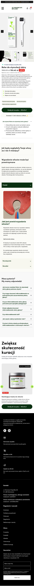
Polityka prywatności (9, 513)
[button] (2, 31)
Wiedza (5, 538)
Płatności (6, 516)
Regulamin (6, 519)
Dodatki (5, 535)
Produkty (6, 532)
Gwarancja (6, 541)
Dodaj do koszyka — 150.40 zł (17, 110)
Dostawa (6, 510)
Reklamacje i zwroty (9, 522)
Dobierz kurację (8, 544)
